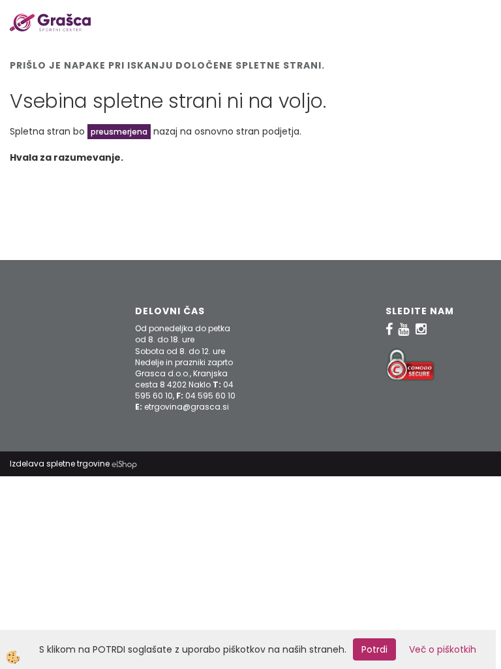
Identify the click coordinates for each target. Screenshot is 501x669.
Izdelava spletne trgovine (60, 463)
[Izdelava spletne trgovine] (124, 463)
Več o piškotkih (442, 649)
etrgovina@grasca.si (186, 406)
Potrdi (374, 649)
